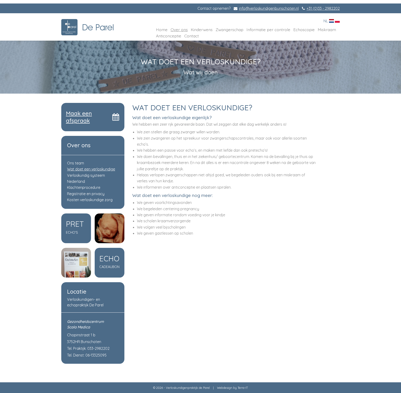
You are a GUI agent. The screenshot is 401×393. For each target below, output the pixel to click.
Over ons (179, 29)
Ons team (75, 163)
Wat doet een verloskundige (91, 169)
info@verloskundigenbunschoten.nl (269, 8)
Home (162, 29)
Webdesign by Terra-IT (232, 388)
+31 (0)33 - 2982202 (323, 8)
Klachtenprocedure (83, 187)
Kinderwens (202, 29)
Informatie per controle (268, 29)
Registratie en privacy (85, 193)
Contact (191, 35)
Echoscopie (304, 29)
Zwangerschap (229, 29)
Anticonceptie (168, 35)
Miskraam (327, 29)
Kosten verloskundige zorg (90, 199)
